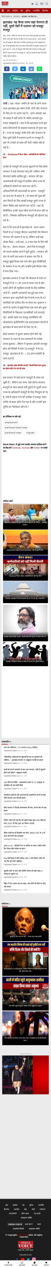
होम (8, 10)
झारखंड (16, 16)
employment (11, 422)
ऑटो (33, 1209)
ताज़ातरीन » (6, 741)
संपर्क (39, 1224)
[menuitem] (8, 10)
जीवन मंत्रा (25, 1213)
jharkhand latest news (16, 427)
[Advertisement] (25, 1128)
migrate (30, 432)
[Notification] (36, 4)
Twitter (36, 447)
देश (22, 10)
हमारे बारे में (28, 1224)
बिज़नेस (44, 10)
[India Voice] (5, 5)
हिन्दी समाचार (6, 16)
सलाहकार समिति (26, 1217)
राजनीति (36, 10)
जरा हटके (37, 1213)
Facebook (15, 447)
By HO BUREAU (10, 60)
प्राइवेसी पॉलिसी (18, 1228)
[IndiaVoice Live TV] (41, 4)
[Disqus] (25, 702)
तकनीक (16, 1209)
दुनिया (28, 10)
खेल (25, 1209)
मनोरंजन (42, 1209)
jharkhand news (13, 432)
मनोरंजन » (6, 903)
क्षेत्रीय (15, 10)
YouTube (26, 447)
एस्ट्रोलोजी (12, 1213)
